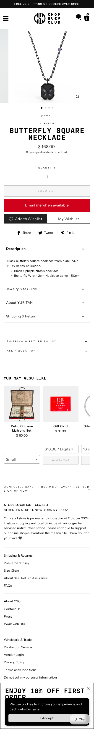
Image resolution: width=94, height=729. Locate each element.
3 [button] (49, 108)
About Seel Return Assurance (26, 578)
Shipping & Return (21, 316)
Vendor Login (14, 654)
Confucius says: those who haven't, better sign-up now (46, 488)
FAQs (8, 585)
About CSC (12, 601)
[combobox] (22, 459)
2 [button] (46, 108)
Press (8, 616)
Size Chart (11, 570)
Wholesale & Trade (18, 639)
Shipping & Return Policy (32, 341)
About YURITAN (19, 302)
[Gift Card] (61, 404)
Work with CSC (15, 624)
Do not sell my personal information (30, 677)
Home (45, 116)
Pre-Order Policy (16, 563)
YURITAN (47, 123)
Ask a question (21, 350)
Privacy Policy (14, 662)
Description (16, 248)
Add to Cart (60, 460)
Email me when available (47, 205)
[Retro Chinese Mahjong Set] (22, 404)
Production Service (18, 647)
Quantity (47, 167)
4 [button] (53, 108)
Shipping (32, 152)
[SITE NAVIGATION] (5, 18)
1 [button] (42, 108)
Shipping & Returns (18, 555)
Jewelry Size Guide (21, 289)
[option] (47, 4)
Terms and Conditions (20, 670)
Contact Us (12, 609)
